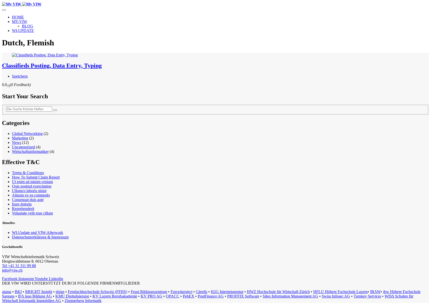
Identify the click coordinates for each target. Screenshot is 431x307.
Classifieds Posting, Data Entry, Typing (52, 65)
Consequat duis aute (28, 200)
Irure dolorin (22, 204)
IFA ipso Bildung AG (35, 296)
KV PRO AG (151, 296)
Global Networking (27, 133)
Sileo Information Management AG (290, 296)
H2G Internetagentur (227, 292)
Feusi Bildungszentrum (149, 292)
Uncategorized (23, 147)
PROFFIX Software (243, 296)
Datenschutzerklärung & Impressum (40, 237)
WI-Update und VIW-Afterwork (37, 232)
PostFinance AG (211, 296)
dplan (60, 292)
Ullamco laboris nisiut (29, 191)
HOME (18, 17)
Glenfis (201, 292)
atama (6, 292)
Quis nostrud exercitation (31, 186)
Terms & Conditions (28, 173)
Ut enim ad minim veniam (32, 182)
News (16, 142)
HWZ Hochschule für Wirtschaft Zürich (278, 292)
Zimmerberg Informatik (83, 301)
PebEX (188, 296)
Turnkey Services (367, 296)
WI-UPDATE (23, 30)
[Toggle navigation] (4, 10)
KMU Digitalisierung (72, 296)
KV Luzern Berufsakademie (115, 296)
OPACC (172, 296)
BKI (18, 292)
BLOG (27, 26)
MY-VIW (19, 21)
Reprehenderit (23, 208)
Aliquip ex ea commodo (31, 195)
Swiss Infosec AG (336, 296)
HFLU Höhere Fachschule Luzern (340, 292)
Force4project (181, 292)
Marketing (20, 138)
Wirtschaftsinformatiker (30, 151)
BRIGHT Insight (38, 292)
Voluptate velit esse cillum (32, 213)
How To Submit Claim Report (36, 177)
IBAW (375, 292)
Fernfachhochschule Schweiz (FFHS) (97, 292)
